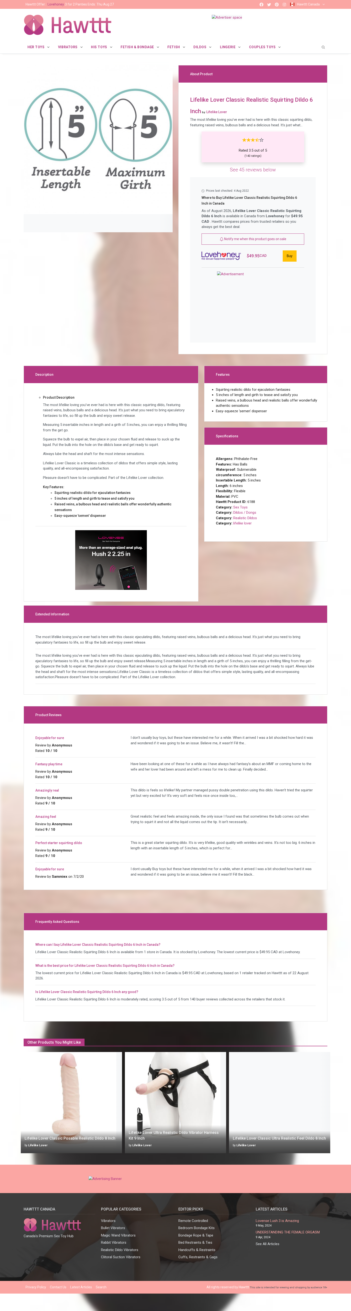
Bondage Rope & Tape (195, 1235)
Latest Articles (81, 1287)
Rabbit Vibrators (113, 1242)
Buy (289, 256)
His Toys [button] (99, 47)
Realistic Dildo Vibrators (119, 1250)
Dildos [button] (200, 47)
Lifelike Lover (38, 1145)
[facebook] (261, 4)
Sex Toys (240, 507)
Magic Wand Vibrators (118, 1235)
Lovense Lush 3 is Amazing (277, 1221)
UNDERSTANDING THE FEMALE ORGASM (288, 1232)
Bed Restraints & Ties (195, 1242)
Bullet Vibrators (113, 1228)
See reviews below (253, 170)
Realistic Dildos (245, 518)
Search (101, 1287)
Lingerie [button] (228, 47)
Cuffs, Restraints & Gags (198, 1257)
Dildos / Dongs (244, 512)
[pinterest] (277, 4)
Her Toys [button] (36, 47)
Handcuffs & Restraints (196, 1250)
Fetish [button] (174, 47)
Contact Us (58, 1287)
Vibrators (108, 1221)
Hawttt (244, 1287)
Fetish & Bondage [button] (138, 47)
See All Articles (267, 1244)
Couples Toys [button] (263, 47)
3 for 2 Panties (70, 4)
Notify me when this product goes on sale (254, 239)
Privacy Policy (36, 1287)
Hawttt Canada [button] (308, 4)
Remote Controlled (193, 1221)
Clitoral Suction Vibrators (120, 1257)
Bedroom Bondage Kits (196, 1228)
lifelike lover (242, 523)
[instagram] (284, 4)
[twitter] (269, 4)
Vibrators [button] (68, 47)
